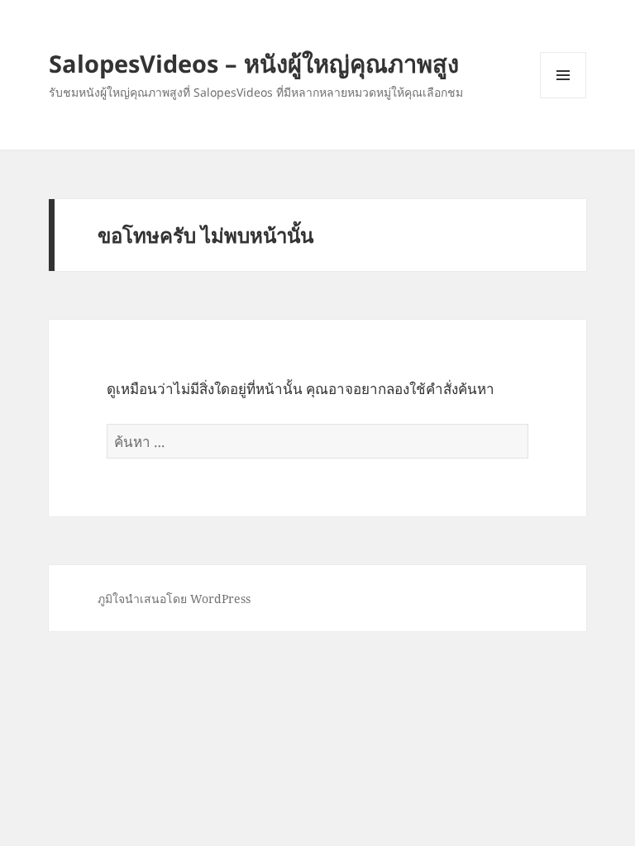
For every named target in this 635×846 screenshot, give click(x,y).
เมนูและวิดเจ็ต (563, 75)
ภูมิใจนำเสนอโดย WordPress (174, 598)
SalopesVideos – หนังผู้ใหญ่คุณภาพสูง (254, 63)
